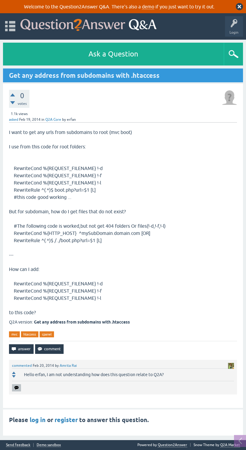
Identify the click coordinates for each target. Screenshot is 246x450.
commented (22, 365)
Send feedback (18, 445)
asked (13, 119)
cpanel (47, 334)
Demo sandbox (49, 445)
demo (148, 6)
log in (38, 420)
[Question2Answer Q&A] (88, 23)
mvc (14, 334)
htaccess (29, 334)
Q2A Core (53, 119)
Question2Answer (172, 445)
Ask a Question (113, 54)
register (66, 420)
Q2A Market (230, 445)
